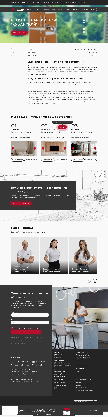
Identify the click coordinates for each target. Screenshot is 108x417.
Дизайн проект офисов (82, 355)
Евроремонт (57, 374)
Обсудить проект (19, 33)
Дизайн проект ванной (82, 387)
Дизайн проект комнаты (82, 388)
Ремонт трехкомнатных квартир (62, 366)
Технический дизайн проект (83, 357)
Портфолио (45, 9)
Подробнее (48, 414)
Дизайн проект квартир (82, 354)
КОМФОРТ (15, 130)
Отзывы (67, 9)
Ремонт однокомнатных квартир (62, 363)
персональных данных (35, 328)
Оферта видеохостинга (80, 401)
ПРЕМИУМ (75, 130)
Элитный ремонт (58, 384)
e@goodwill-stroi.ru (21, 365)
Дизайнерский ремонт (60, 376)
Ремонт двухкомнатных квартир (62, 365)
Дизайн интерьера (60, 392)
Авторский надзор (81, 358)
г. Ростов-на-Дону (16, 373)
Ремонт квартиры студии (82, 378)
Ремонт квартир (59, 360)
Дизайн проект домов (82, 352)
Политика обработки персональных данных (85, 400)
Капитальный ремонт (59, 373)
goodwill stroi (41, 362)
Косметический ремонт (60, 371)
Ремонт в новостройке (60, 362)
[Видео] (10, 410)
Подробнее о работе (17, 159)
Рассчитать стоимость (30, 159)
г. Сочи (13, 375)
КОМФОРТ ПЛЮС (48, 130)
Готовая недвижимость (83, 365)
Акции (60, 9)
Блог (53, 9)
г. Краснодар (15, 371)
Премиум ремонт (58, 357)
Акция (62, 127)
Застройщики (80, 368)
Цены (37, 9)
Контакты (76, 9)
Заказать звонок (18, 387)
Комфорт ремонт (58, 354)
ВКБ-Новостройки (91, 52)
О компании (79, 361)
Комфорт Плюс (58, 355)
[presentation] (89, 281)
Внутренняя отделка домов (61, 388)
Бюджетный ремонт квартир (83, 379)
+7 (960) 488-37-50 (21, 362)
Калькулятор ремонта (88, 9)
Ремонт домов (58, 379)
